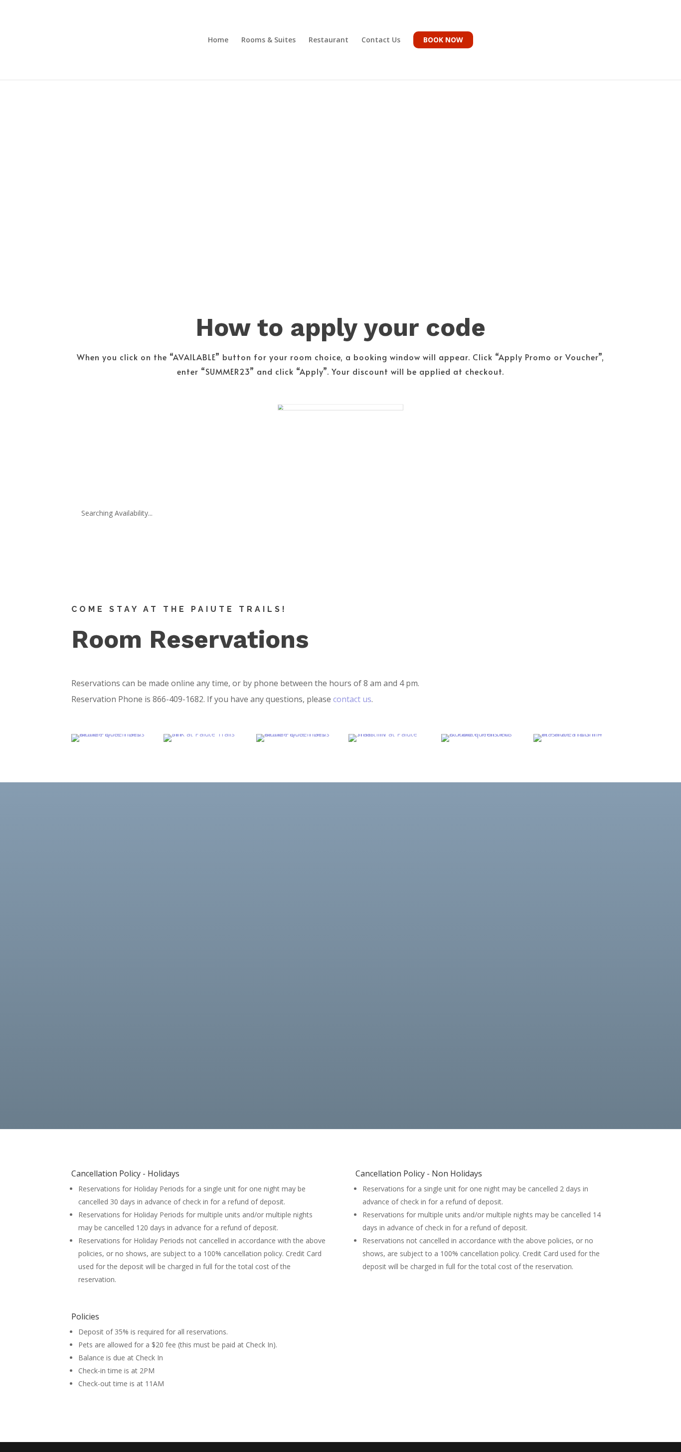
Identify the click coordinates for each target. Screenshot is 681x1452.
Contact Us (380, 40)
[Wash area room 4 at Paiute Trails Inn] (571, 738)
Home (218, 40)
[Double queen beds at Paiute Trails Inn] (479, 738)
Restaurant (328, 40)
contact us (352, 699)
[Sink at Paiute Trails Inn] (202, 738)
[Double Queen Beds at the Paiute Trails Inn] (109, 738)
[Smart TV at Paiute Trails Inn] (386, 738)
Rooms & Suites (268, 40)
